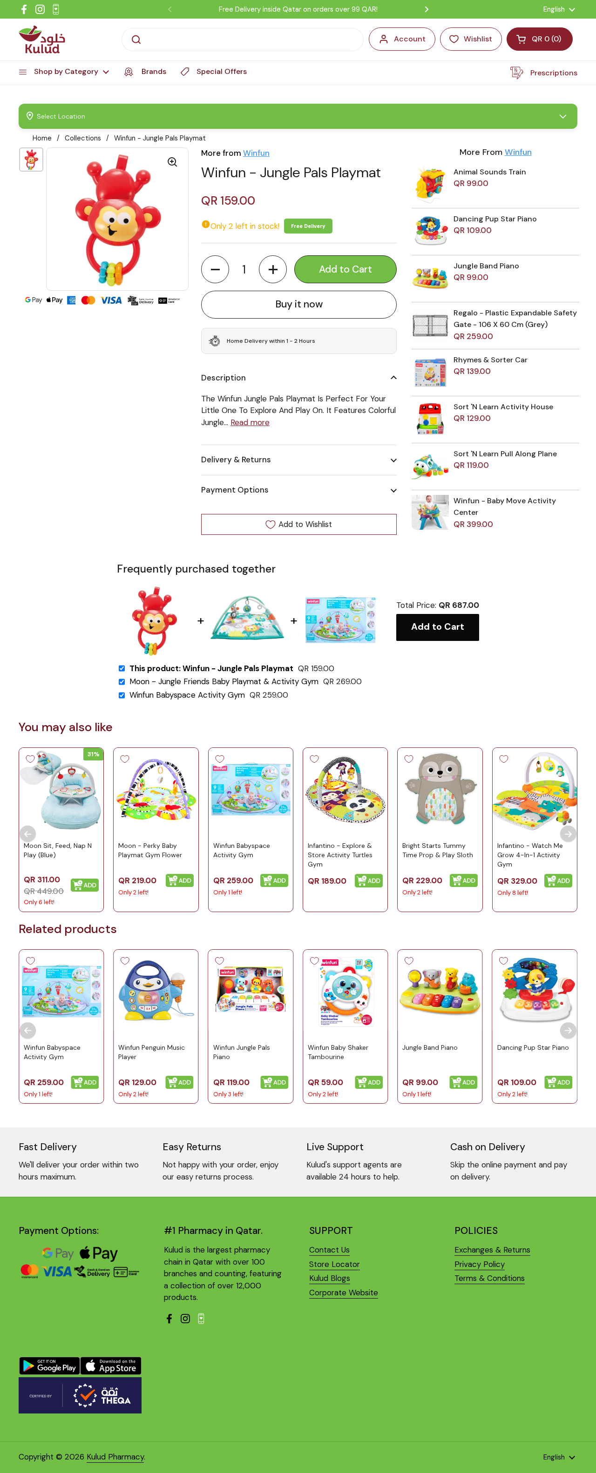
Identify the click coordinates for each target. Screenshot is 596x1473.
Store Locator (334, 1264)
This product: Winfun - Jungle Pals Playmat (211, 668)
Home (42, 138)
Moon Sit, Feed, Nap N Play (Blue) (58, 850)
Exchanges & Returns (492, 1250)
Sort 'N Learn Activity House (503, 407)
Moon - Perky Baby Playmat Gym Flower (150, 850)
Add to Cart (437, 627)
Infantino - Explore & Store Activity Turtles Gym (340, 854)
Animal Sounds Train (490, 172)
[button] (215, 269)
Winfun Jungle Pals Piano (241, 1052)
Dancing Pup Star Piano (495, 219)
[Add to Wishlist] (30, 759)
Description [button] (223, 378)
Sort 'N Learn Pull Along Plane (505, 454)
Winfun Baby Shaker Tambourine (338, 1052)
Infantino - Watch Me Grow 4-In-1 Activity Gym (530, 854)
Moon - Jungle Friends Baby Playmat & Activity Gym (223, 682)
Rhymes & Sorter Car (491, 360)
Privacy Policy (479, 1264)
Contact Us (329, 1250)
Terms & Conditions (489, 1278)
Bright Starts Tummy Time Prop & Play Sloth (437, 850)
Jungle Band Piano (486, 266)
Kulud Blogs (329, 1278)
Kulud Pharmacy (115, 1457)
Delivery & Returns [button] (236, 459)
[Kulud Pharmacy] (42, 39)
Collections (83, 138)
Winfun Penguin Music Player (151, 1052)
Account (410, 39)
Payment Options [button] (235, 490)
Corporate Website (343, 1292)
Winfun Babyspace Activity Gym (187, 695)
